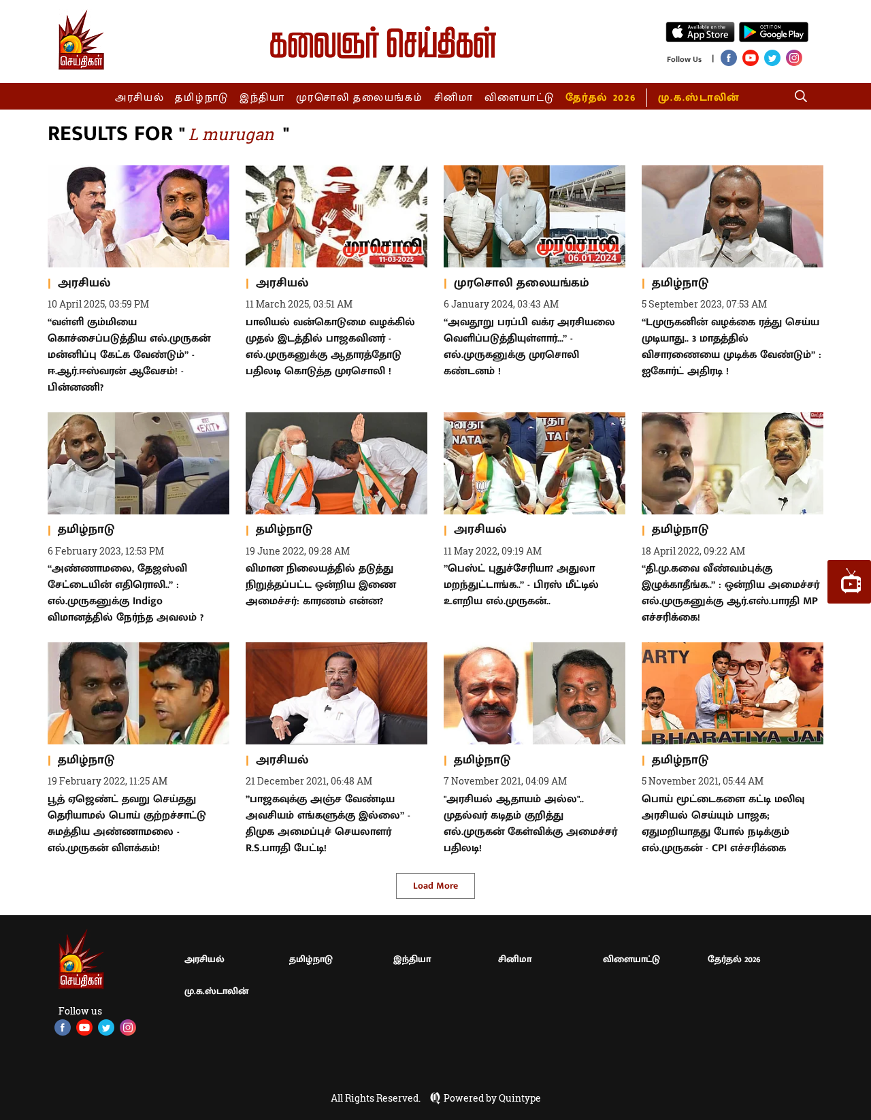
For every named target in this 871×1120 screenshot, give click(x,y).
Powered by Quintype (492, 1098)
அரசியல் (140, 97)
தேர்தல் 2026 (600, 97)
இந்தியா (262, 97)
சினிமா (454, 97)
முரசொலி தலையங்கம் (359, 97)
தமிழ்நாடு (202, 97)
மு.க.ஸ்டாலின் (699, 97)
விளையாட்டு (519, 97)
